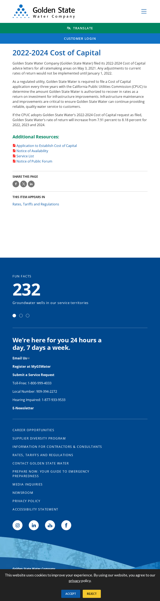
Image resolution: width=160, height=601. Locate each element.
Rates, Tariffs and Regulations (35, 204)
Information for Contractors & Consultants (57, 447)
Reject (92, 593)
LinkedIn (34, 525)
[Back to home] (72, 11)
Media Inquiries (27, 484)
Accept (70, 593)
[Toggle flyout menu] (144, 11)
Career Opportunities (33, 430)
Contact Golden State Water (40, 463)
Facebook (66, 525)
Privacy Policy (26, 501)
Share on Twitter (23, 184)
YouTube (50, 525)
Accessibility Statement (35, 509)
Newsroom (22, 492)
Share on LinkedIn (31, 184)
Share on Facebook (15, 184)
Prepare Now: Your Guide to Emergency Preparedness (50, 473)
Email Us (19, 358)
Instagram (17, 525)
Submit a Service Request (33, 375)
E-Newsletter (23, 408)
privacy (75, 580)
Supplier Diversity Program (39, 438)
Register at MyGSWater (31, 366)
